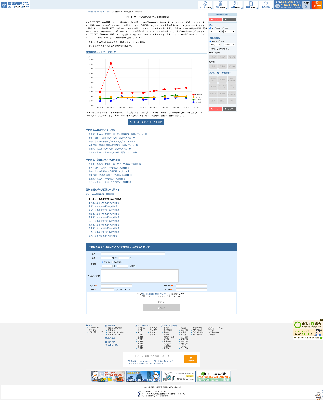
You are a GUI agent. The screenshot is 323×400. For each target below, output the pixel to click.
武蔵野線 (167, 346)
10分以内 (232, 57)
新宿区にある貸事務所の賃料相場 (104, 210)
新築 (213, 66)
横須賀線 (167, 344)
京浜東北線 (168, 330)
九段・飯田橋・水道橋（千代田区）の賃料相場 (110, 182)
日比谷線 (184, 337)
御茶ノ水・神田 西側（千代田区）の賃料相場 (109, 171)
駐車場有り (222, 101)
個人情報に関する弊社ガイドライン (156, 294)
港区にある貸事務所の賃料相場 (103, 206)
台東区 (140, 339)
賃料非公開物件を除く (220, 49)
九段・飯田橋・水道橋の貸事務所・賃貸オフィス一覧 (113, 152)
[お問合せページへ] (190, 362)
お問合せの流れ (95, 328)
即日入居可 (222, 79)
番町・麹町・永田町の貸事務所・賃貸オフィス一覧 (112, 138)
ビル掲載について (96, 332)
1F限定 (231, 101)
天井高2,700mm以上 (231, 79)
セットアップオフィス (222, 86)
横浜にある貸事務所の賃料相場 (103, 236)
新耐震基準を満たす (213, 79)
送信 (162, 307)
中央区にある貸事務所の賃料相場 (104, 203)
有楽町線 (184, 339)
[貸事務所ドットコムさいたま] (143, 381)
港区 (139, 332)
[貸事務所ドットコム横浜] (108, 381)
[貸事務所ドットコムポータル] (179, 381)
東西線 (183, 335)
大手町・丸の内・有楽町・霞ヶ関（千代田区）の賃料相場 (115, 164)
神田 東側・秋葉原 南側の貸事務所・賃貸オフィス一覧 (113, 145)
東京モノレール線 (215, 328)
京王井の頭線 (213, 332)
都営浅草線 (197, 328)
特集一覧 (110, 12)
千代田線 (184, 348)
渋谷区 (140, 337)
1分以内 (213, 57)
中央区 (140, 330)
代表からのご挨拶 (115, 328)
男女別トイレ (213, 93)
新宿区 (140, 335)
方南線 (183, 332)
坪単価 (214, 41)
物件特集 (111, 338)
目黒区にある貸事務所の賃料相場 (104, 232)
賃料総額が (117, 262)
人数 (226, 28)
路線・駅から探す (171, 326)
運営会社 (111, 326)
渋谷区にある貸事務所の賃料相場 (104, 214)
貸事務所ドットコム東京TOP (95, 12)
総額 (222, 41)
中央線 (166, 332)
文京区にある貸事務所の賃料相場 (104, 228)
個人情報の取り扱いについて (119, 332)
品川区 (140, 341)
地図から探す (113, 345)
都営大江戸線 (198, 332)
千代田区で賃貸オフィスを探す (147, 122)
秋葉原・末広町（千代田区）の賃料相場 (107, 179)
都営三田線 (197, 330)
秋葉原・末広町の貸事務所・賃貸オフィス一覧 (110, 149)
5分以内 (222, 57)
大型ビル (213, 101)
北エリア (153, 335)
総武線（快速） (170, 337)
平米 (219, 28)
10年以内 (232, 66)
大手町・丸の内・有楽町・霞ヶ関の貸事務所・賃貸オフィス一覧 (118, 134)
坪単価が (107, 262)
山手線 (166, 328)
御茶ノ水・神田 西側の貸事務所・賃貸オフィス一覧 (112, 141)
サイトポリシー (114, 335)
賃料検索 (111, 342)
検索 (216, 19)
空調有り (222, 93)
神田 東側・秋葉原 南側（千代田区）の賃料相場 (110, 175)
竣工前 (222, 66)
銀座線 (183, 328)
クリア (230, 19)
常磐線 (166, 348)
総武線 (166, 335)
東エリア (153, 328)
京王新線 (212, 335)
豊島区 (140, 344)
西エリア (153, 330)
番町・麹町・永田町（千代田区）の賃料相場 (109, 168)
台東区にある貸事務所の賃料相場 (104, 217)
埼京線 (166, 339)
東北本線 (167, 341)
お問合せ (92, 330)
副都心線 (184, 344)
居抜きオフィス (231, 86)
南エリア (153, 332)
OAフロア (213, 86)
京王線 (211, 330)
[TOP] (15, 4)
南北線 (183, 346)
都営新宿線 (197, 335)
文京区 (140, 346)
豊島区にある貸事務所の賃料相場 (104, 225)
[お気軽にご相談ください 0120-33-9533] (288, 5)
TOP (90, 325)
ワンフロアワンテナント (231, 93)
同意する (162, 302)
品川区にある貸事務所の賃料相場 (104, 221)
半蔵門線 (184, 341)
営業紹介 (111, 330)
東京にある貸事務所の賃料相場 (100, 194)
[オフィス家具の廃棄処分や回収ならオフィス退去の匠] (214, 381)
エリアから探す (144, 326)
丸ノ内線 (184, 330)
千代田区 (141, 328)
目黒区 (140, 348)
